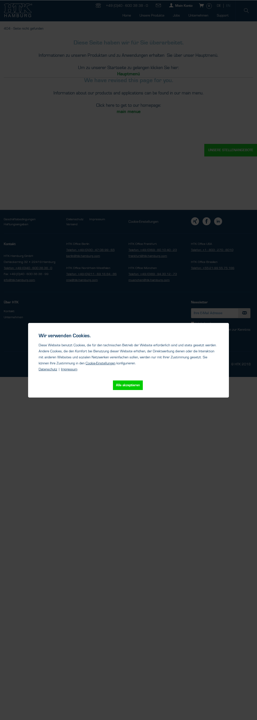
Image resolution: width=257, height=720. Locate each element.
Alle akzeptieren (128, 385)
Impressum (69, 369)
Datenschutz (48, 369)
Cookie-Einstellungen (100, 363)
